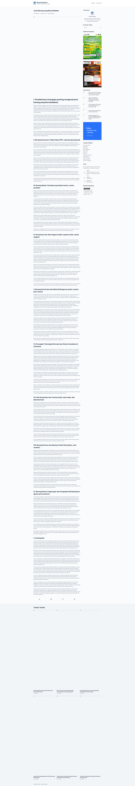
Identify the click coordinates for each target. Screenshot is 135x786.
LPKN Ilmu (85, 153)
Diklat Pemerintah (86, 145)
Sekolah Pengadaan (87, 160)
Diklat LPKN (85, 148)
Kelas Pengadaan (86, 149)
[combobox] (91, 28)
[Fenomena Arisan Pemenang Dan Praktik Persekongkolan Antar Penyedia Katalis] (67, 649)
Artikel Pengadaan (50, 13)
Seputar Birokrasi (86, 157)
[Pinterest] (63, 599)
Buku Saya (85, 146)
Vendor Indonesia (86, 159)
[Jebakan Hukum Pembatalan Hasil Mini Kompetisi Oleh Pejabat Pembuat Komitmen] (67, 735)
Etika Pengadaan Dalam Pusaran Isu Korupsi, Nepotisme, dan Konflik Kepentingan (95, 105)
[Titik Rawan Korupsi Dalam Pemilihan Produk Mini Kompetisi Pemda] (91, 735)
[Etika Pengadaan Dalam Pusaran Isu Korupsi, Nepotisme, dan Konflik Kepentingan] (85, 106)
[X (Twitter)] (51, 599)
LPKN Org (85, 152)
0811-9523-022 (90, 182)
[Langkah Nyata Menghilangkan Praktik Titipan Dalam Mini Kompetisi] (44, 735)
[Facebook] (39, 599)
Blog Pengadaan (42, 2)
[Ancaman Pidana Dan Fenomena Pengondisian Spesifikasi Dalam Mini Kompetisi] (91, 649)
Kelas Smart (85, 150)
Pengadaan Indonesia (87, 155)
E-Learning (93, 3)
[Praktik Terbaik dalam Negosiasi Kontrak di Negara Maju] (85, 111)
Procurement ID (86, 156)
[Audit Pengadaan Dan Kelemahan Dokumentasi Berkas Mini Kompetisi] (44, 649)
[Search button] (100, 28)
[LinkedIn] (74, 599)
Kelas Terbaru (99, 3)
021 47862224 (89, 178)
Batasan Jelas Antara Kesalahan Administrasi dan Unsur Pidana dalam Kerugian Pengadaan (95, 93)
